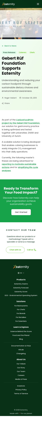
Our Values (21, 364)
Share (7, 103)
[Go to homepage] (8, 4)
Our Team (21, 371)
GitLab (21, 350)
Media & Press (21, 379)
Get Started (21, 212)
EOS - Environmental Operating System (21, 295)
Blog (21, 339)
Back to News (10, 46)
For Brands (21, 313)
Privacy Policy (21, 390)
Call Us (30, 250)
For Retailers (21, 317)
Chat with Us (15, 250)
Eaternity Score (21, 292)
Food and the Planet (21, 335)
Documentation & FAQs (21, 346)
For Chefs (21, 310)
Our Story (21, 368)
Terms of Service (21, 394)
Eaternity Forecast (21, 288)
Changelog (21, 354)
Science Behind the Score (21, 331)
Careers (21, 375)
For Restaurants (21, 306)
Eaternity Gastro (21, 284)
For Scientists (21, 321)
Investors (21, 386)
